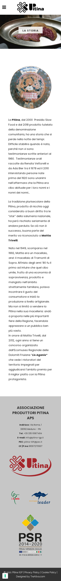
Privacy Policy (32, 572)
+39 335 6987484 (33, 433)
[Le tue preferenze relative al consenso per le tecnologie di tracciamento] (5, 576)
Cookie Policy (48, 572)
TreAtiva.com (37, 576)
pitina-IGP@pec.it (33, 441)
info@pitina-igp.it (35, 437)
